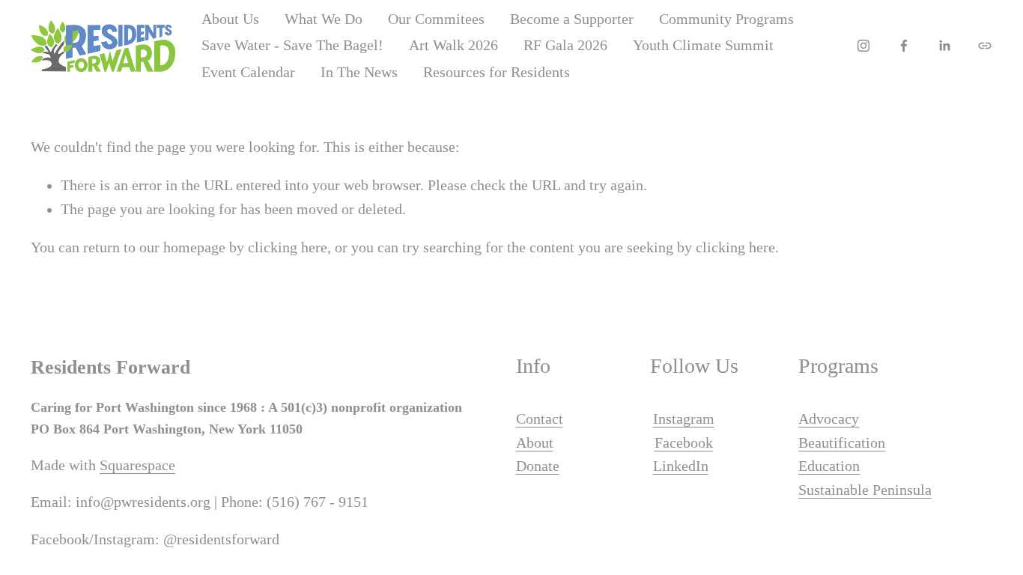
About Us (230, 19)
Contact (539, 419)
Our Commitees (436, 19)
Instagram (683, 419)
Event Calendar (248, 72)
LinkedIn (680, 466)
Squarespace (137, 465)
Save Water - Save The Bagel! (292, 45)
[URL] (984, 45)
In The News (359, 72)
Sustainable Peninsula (865, 490)
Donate (537, 466)
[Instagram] (863, 45)
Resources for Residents (496, 72)
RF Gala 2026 (565, 45)
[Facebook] (903, 45)
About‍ (534, 443)
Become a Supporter (572, 19)
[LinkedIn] (944, 45)
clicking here (287, 247)
